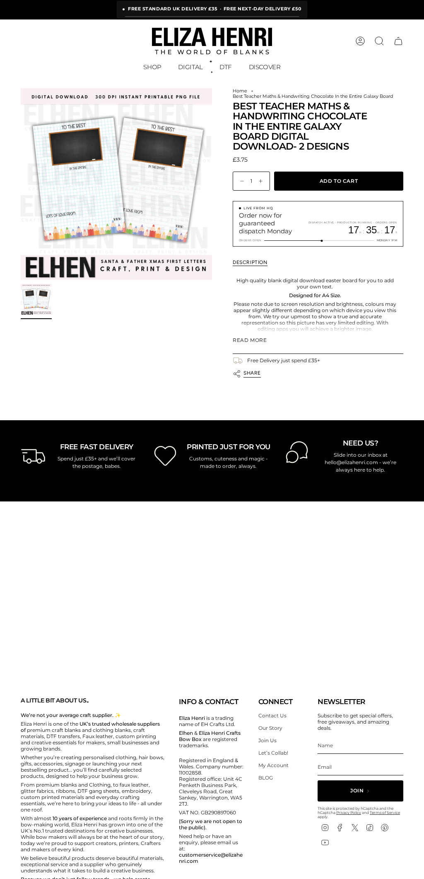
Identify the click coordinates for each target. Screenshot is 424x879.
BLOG (265, 778)
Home (240, 91)
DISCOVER (265, 67)
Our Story (270, 728)
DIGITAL (190, 67)
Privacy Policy (348, 812)
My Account (273, 765)
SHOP (152, 67)
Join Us (267, 740)
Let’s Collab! (273, 753)
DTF (225, 67)
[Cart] (398, 41)
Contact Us (272, 715)
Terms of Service (385, 812)
